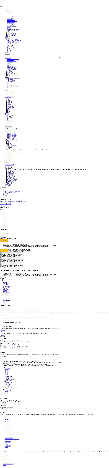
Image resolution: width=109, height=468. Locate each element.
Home (4, 231)
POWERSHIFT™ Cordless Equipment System (11, 191)
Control (8, 142)
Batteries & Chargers (11, 41)
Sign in (4, 214)
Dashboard (5, 218)
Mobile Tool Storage (11, 90)
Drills (8, 17)
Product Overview (3, 311)
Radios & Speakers (10, 120)
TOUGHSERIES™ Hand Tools (13, 59)
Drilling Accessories (10, 43)
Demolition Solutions (11, 178)
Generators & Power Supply (12, 115)
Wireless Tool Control (11, 35)
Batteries (4, 234)
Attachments (5, 291)
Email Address (3, 407)
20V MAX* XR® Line (11, 136)
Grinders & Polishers (11, 20)
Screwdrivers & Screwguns (12, 33)
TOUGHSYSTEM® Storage (10, 145)
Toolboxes (9, 94)
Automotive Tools (10, 12)
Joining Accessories (10, 47)
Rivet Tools (9, 28)
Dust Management (10, 18)
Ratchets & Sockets (10, 72)
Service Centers (5, 212)
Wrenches (9, 74)
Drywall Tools (9, 63)
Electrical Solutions (10, 172)
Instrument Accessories (11, 46)
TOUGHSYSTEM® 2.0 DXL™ (13, 151)
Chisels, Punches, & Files (11, 61)
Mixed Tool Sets (10, 70)
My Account (5, 216)
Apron (8, 100)
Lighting (8, 118)
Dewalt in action (6, 287)
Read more (12, 3)
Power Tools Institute (6, 462)
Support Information (8, 156)
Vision (8, 111)
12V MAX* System (11, 137)
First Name (3, 404)
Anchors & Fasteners (9, 123)
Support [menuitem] (4, 155)
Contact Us (7, 157)
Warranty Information (9, 158)
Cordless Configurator (11, 138)
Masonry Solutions (10, 182)
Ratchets (8, 27)
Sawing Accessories (10, 50)
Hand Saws (9, 65)
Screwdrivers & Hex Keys (12, 73)
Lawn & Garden (10, 83)
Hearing (8, 105)
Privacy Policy (46, 414)
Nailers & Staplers (10, 23)
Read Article (2, 206)
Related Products (6, 289)
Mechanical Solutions (11, 171)
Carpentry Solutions (10, 177)
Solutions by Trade (8, 165)
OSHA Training (8, 185)
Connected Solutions (8, 144)
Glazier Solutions (10, 181)
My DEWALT (5, 190)
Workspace (7, 113)
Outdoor (6, 76)
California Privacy (6, 457)
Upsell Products (5, 294)
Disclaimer (5, 302)
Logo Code (5, 288)
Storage (6, 88)
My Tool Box (5, 217)
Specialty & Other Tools (11, 34)
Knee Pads (9, 108)
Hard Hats (9, 104)
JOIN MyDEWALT (6, 300)
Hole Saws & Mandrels (11, 45)
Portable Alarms (10, 119)
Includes (1, 320)
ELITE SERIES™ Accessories (12, 39)
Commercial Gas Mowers (11, 85)
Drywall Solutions (10, 174)
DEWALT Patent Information (8, 464)
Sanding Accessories (11, 49)
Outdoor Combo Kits (11, 80)
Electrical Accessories (11, 116)
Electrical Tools (10, 19)
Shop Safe (4, 465)
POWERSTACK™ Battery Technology (10, 192)
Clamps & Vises (10, 62)
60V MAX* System (11, 133)
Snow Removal (10, 79)
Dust (8, 141)
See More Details (3, 248)
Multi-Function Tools (11, 22)
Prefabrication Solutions (11, 176)
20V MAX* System (6, 193)
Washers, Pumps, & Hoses (12, 84)
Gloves (8, 103)
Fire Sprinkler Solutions (11, 180)
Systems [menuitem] (4, 124)
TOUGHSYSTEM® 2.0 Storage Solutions (15, 152)
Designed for (5, 282)
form (57, 414)
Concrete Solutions (10, 175)
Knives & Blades (10, 66)
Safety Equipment (8, 97)
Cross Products (5, 293)
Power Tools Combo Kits (11, 26)
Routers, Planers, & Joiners (12, 30)
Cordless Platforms (8, 125)
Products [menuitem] (4, 8)
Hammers (9, 64)
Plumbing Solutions (10, 173)
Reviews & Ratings (6, 301)
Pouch (8, 109)
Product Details (5, 283)
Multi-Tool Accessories (11, 48)
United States (5, 409)
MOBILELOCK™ (8, 154)
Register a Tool (5, 219)
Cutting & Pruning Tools (11, 81)
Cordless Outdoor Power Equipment (13, 86)
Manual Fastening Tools (11, 69)
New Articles (5, 299)
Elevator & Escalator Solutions (12, 179)
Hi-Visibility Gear (10, 107)
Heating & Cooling (10, 117)
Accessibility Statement (7, 455)
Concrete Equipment (11, 16)
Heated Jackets (10, 106)
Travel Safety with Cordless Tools (9, 463)
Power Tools (7, 9)
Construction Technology (9, 164)
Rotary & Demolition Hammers (13, 29)
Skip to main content (4, 0)
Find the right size (6, 284)
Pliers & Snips (9, 71)
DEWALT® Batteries (11, 132)
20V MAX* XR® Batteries (12, 135)
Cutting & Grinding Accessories (13, 42)
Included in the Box (6, 286)
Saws (8, 32)
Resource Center (8, 184)
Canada (4, 410)
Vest (8, 110)
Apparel (8, 99)
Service (1, 331)
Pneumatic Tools (10, 25)
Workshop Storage (10, 95)
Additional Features (3, 314)
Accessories (7, 37)
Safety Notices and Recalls (7, 195)
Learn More (2, 330)
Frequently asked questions (7, 295)
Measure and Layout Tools (12, 68)
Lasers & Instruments (11, 67)
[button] (4, 240)
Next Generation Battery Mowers (13, 78)
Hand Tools (7, 52)
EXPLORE (2, 278)
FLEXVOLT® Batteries (11, 134)
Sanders (8, 31)
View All (9, 36)
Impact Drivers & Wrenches (12, 21)
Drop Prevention (10, 101)
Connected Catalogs (8, 183)
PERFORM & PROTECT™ (10, 139)
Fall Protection (9, 102)
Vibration (9, 143)
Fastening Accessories (11, 44)
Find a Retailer (5, 211)
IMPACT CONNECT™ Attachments (14, 40)
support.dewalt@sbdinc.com (66, 414)
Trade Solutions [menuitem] (5, 163)
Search (1, 187)
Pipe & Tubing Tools (11, 24)
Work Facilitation (10, 121)
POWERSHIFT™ (8, 153)
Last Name (3, 405)
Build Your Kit (10, 11)
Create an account (6, 215)
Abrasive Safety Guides (7, 194)
